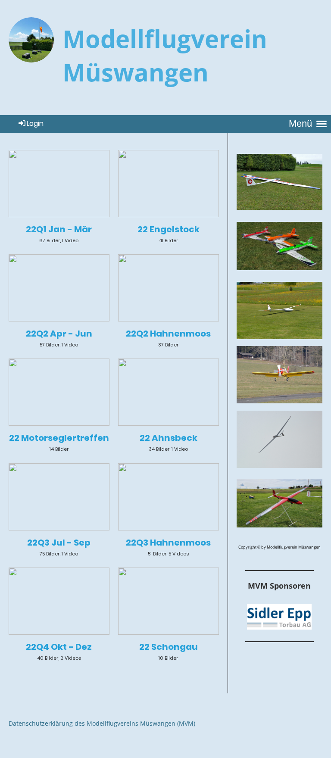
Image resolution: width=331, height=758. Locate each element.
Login (35, 123)
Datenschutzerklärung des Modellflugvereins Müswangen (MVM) (102, 723)
